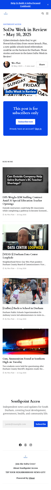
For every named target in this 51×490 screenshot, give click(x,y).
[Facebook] (20, 445)
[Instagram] (30, 445)
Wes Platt (16, 63)
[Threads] (25, 445)
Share (42, 64)
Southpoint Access (12, 24)
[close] (48, 5)
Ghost (32, 478)
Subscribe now (25, 121)
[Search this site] (43, 13)
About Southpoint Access (25, 468)
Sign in (38, 128)
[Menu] (47, 13)
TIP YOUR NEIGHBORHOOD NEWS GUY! (26, 472)
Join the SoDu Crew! (26, 463)
